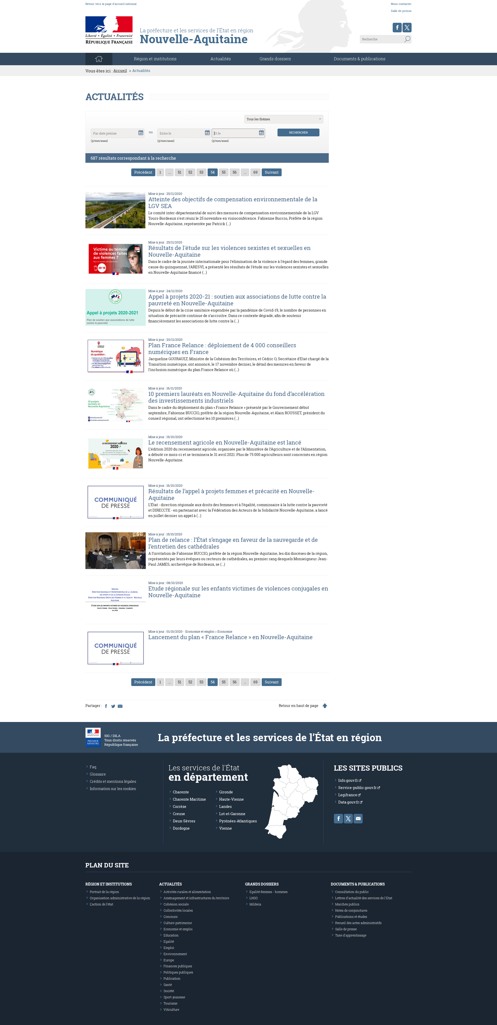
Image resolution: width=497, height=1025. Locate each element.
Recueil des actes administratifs (358, 923)
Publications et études (351, 917)
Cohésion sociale (176, 904)
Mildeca (255, 904)
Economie (224, 631)
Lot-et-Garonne (232, 813)
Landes (225, 806)
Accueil (120, 70)
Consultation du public (352, 892)
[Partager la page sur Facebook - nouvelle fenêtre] (106, 706)
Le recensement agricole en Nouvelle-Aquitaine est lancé (224, 442)
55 (223, 172)
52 (190, 172)
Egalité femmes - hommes (269, 892)
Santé (168, 985)
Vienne (225, 828)
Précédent (143, 172)
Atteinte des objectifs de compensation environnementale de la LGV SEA (232, 202)
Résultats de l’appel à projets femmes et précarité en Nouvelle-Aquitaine (231, 494)
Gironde (226, 792)
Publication (172, 978)
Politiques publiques (178, 972)
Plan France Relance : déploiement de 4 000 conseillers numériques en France (222, 348)
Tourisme (170, 1003)
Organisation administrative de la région (120, 898)
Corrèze (179, 806)
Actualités (220, 58)
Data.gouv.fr (349, 802)
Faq (93, 766)
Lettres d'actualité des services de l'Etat (363, 898)
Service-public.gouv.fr (357, 787)
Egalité (169, 941)
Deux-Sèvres (184, 820)
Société (169, 991)
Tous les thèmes (258, 119)
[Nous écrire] (358, 818)
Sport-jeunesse (174, 997)
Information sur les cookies (113, 788)
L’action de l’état (101, 904)
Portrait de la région (104, 892)
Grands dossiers (275, 58)
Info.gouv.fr (348, 780)
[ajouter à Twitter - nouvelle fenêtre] (113, 706)
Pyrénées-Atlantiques (238, 820)
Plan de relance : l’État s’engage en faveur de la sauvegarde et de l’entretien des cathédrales (233, 543)
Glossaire (98, 774)
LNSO (254, 898)
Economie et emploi (199, 631)
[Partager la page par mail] (120, 706)
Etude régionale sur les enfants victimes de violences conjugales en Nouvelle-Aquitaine (238, 592)
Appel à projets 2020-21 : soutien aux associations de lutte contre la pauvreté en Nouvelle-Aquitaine (237, 300)
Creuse (179, 813)
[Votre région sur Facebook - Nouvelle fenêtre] (397, 27)
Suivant (272, 172)
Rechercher (298, 132)
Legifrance (348, 794)
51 (179, 172)
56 (235, 172)
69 (255, 172)
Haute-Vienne (231, 799)
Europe (169, 960)
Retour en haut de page (298, 705)
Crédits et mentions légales (113, 781)
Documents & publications (359, 58)
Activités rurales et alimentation (187, 892)
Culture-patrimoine (178, 923)
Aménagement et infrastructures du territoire (196, 898)
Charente (181, 792)
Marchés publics (347, 904)
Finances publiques (178, 966)
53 (201, 172)
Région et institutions (108, 884)
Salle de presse (401, 11)
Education (171, 935)
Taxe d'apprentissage (350, 935)
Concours (171, 917)
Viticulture (171, 1009)
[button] (140, 132)
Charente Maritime (189, 799)
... (169, 172)
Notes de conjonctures (351, 910)
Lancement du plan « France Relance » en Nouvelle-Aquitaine (230, 637)
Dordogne (181, 828)
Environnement (175, 954)
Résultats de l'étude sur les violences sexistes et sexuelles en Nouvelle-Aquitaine (229, 251)
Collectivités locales (178, 910)
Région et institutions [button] (155, 58)
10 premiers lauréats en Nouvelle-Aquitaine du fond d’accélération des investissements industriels (236, 397)
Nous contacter (401, 4)
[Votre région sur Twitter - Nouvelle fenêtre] (407, 27)
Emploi (169, 948)
